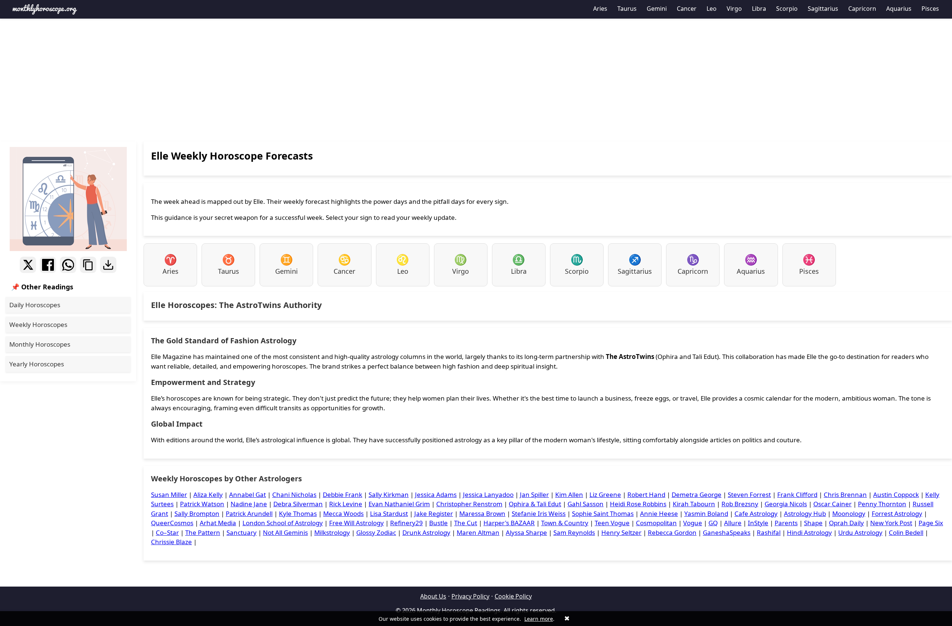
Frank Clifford (797, 494)
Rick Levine (345, 504)
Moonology (848, 513)
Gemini (657, 8)
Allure (733, 523)
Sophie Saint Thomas (603, 513)
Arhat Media (218, 523)
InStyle (758, 523)
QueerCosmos (172, 523)
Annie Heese (659, 513)
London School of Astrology (282, 523)
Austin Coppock (896, 494)
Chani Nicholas (294, 494)
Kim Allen (569, 494)
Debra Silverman (298, 504)
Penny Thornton (882, 504)
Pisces (930, 8)
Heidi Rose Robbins (638, 504)
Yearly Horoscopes (36, 364)
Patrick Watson (202, 504)
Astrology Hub (805, 513)
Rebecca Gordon (672, 532)
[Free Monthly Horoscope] (44, 9)
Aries (600, 8)
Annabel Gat (247, 494)
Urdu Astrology (860, 532)
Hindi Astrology (809, 532)
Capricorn (862, 8)
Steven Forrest (749, 494)
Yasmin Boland (706, 513)
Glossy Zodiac (376, 532)
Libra (759, 8)
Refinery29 (406, 523)
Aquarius (898, 8)
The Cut (465, 523)
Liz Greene (605, 494)
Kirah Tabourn (694, 504)
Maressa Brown (482, 513)
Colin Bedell (906, 532)
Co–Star (167, 532)
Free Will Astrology (356, 523)
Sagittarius (823, 8)
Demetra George (696, 494)
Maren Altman (478, 532)
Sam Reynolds (574, 532)
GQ (713, 523)
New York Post (891, 523)
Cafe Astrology (756, 513)
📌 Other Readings (42, 286)
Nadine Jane (249, 504)
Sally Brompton (196, 513)
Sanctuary (241, 532)
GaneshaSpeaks (726, 532)
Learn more (538, 618)
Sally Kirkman (389, 494)
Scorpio (787, 8)
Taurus (627, 8)
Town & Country (564, 523)
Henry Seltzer (621, 532)
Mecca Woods (343, 513)
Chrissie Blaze (171, 541)
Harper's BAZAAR (509, 523)
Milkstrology (332, 532)
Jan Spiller (534, 494)
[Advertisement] (476, 80)
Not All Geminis (285, 532)
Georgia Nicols (786, 504)
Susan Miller (169, 494)
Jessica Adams (436, 494)
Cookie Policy (513, 596)
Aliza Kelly (208, 494)
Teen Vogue (612, 523)
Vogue (692, 523)
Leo (712, 8)
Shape (813, 523)
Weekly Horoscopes (38, 324)
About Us (433, 596)
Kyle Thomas (298, 513)
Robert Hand (646, 494)
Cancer (687, 8)
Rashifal (769, 532)
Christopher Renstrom (469, 504)
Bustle (438, 523)
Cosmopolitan (656, 523)
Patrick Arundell (249, 513)
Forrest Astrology (897, 513)
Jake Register (433, 513)
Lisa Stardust (389, 513)
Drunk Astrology (426, 532)
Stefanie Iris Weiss (539, 513)
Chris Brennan (845, 494)
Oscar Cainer (832, 504)
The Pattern (202, 532)
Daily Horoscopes (34, 305)
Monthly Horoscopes (39, 344)
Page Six (931, 523)
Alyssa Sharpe (526, 532)
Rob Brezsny (739, 504)
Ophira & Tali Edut (535, 504)
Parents (786, 523)
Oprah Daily (846, 523)
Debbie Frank (342, 494)
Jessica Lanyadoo (488, 494)
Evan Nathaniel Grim (399, 504)
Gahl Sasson (585, 504)
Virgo (734, 8)
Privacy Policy (470, 596)
